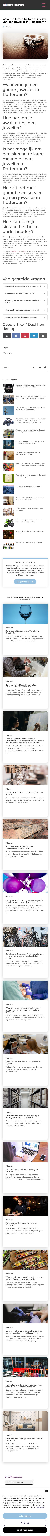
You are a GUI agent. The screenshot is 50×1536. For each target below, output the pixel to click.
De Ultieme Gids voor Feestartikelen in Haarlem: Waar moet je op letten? (24, 901)
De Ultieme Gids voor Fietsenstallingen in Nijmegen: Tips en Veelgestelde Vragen (24, 956)
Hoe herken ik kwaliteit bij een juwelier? (25, 293)
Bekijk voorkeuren (25, 1530)
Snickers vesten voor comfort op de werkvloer (29, 509)
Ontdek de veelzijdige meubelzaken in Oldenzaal (24, 1439)
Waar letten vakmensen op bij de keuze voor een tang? (31, 476)
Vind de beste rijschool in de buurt (29, 486)
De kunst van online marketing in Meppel (22, 1170)
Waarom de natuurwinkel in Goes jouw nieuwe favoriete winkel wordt (24, 1278)
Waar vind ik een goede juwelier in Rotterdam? (25, 286)
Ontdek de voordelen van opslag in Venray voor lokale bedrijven (22, 1116)
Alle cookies (25, 1516)
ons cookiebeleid (39, 1507)
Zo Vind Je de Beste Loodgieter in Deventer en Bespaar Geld (22, 686)
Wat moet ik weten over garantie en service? (25, 310)
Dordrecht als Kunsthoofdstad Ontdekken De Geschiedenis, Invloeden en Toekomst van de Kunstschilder (25, 741)
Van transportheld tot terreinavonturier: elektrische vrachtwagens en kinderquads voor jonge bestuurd (31, 420)
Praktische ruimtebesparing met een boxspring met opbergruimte (30, 498)
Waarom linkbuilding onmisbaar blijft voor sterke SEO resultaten (30, 442)
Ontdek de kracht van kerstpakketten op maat (30, 532)
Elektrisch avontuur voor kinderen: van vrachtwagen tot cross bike (30, 386)
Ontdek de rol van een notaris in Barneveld (21, 1224)
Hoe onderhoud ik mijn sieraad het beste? (25, 317)
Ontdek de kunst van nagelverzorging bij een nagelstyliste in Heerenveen (24, 1332)
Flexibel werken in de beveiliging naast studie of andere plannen (30, 408)
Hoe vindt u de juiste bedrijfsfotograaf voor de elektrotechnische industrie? (30, 464)
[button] (46, 1491)
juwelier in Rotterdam (18, 251)
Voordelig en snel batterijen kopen (29, 542)
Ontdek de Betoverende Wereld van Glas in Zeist (23, 632)
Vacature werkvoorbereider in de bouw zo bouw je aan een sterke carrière (31, 431)
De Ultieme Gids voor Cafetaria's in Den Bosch (25, 793)
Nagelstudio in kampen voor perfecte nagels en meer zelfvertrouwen (24, 1386)
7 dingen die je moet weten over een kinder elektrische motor (29, 521)
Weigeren (25, 1523)
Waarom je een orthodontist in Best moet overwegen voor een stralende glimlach (23, 1010)
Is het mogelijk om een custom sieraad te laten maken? (25, 302)
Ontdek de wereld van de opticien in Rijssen (23, 1062)
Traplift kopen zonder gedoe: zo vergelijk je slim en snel (28, 453)
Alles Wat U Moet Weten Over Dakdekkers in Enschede (20, 847)
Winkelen (8, 27)
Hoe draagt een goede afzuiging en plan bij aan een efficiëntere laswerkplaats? (31, 397)
